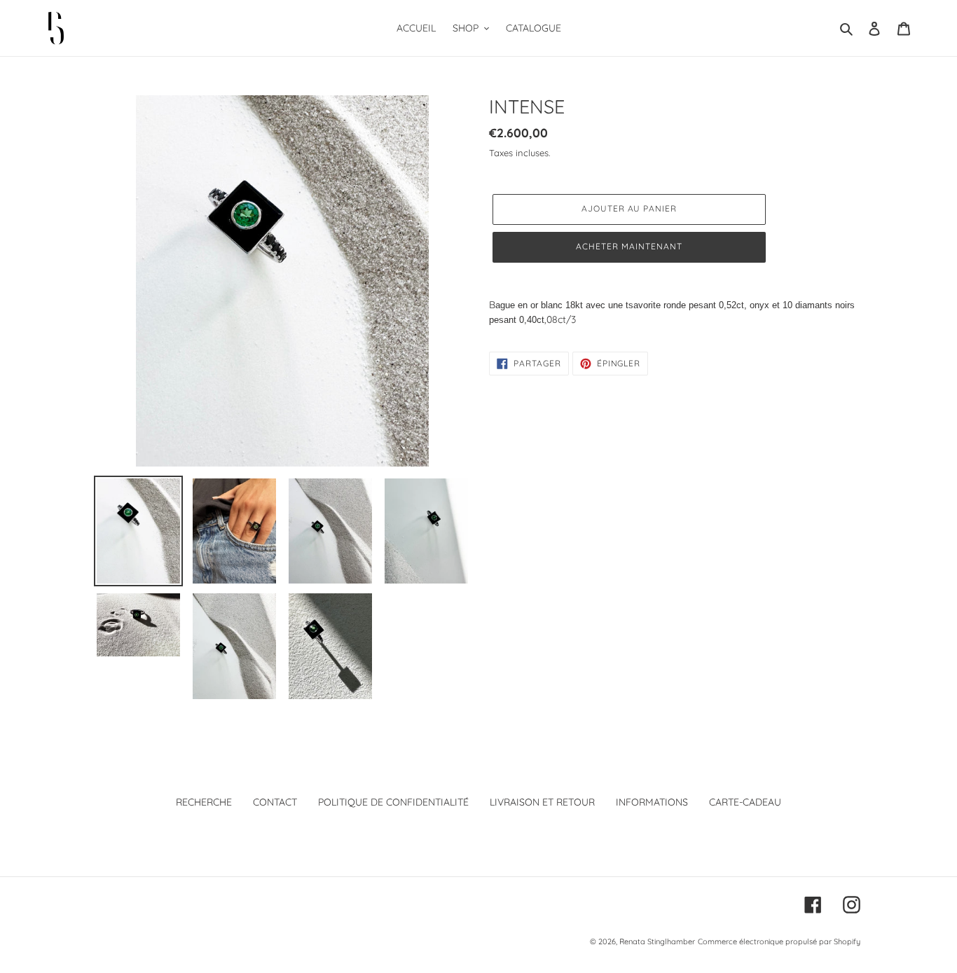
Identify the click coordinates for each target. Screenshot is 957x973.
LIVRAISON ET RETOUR (542, 802)
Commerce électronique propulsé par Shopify (779, 941)
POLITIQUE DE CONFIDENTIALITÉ (393, 802)
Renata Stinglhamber (657, 941)
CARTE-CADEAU (745, 802)
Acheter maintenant (629, 246)
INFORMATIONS (652, 802)
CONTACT (275, 802)
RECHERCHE (204, 802)
